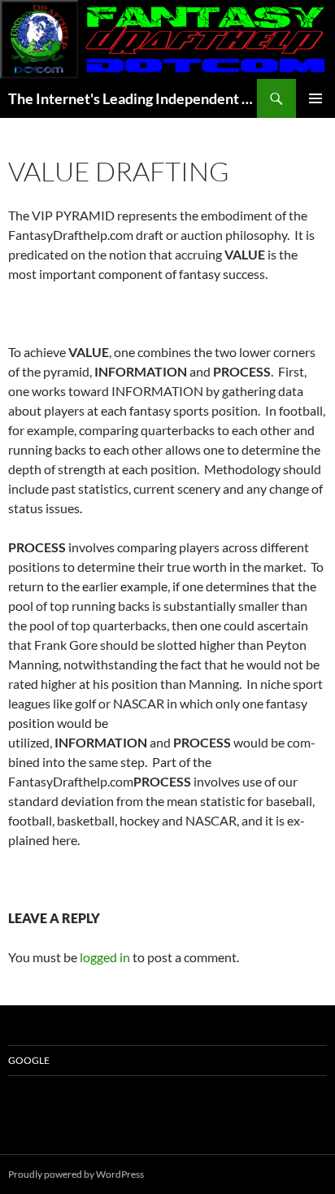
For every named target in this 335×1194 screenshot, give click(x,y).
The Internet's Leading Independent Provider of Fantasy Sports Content (132, 98)
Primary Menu (315, 98)
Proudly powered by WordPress (76, 1174)
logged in (105, 957)
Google (29, 1060)
